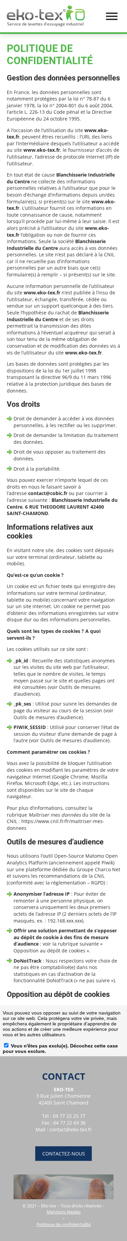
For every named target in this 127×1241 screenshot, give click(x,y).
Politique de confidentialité (64, 1224)
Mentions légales (64, 1212)
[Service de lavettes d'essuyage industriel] (46, 12)
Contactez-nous (63, 1153)
